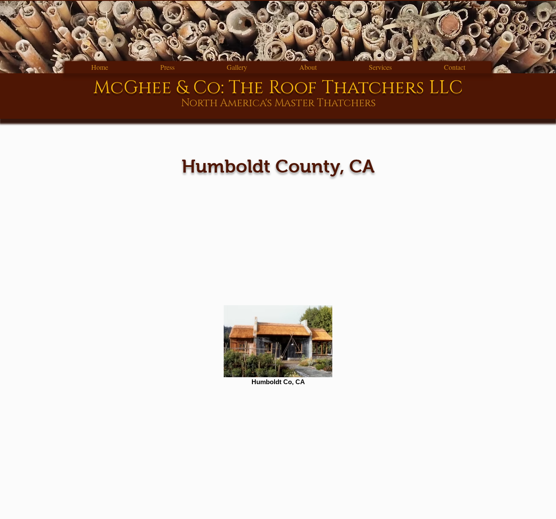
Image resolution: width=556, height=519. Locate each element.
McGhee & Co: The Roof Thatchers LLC (278, 87)
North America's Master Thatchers (278, 103)
